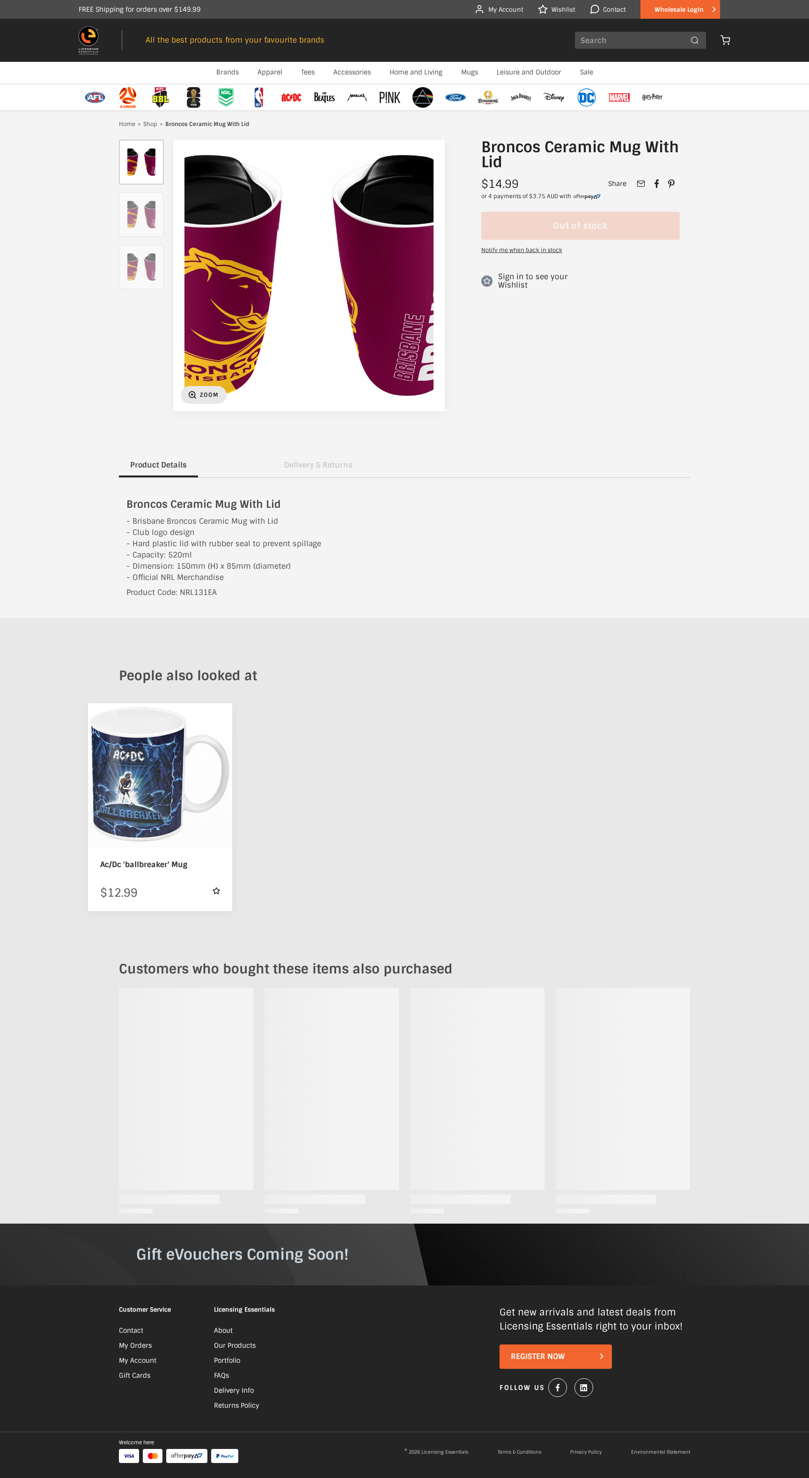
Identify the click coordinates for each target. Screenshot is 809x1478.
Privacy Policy (586, 1452)
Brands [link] (227, 72)
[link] (587, 196)
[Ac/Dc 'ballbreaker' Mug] (160, 775)
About (223, 1330)
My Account (137, 1360)
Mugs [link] (469, 72)
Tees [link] (308, 72)
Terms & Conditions (519, 1452)
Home (127, 124)
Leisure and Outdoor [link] (529, 72)
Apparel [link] (269, 72)
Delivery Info (234, 1390)
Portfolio (227, 1360)
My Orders (135, 1345)
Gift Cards (134, 1375)
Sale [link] (586, 72)
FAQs (221, 1375)
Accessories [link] (352, 72)
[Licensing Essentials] (88, 40)
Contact (131, 1330)
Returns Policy (236, 1405)
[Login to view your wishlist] (216, 890)
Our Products (235, 1345)
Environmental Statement (660, 1452)
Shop (150, 124)
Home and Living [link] (416, 72)
